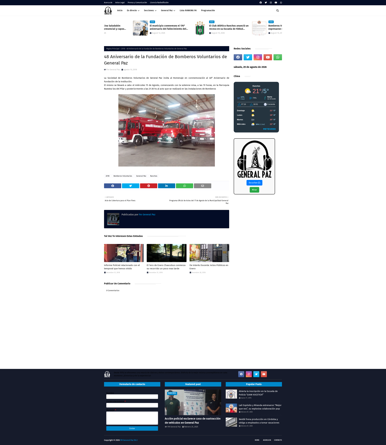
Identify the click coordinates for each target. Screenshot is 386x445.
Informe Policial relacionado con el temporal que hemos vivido (122, 267)
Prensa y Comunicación (137, 3)
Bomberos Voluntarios (123, 176)
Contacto (278, 440)
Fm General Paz (113, 69)
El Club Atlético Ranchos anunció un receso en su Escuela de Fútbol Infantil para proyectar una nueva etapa (200, 27)
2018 (123, 49)
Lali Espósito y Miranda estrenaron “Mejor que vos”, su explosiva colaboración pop (260, 407)
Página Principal (113, 49)
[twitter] (266, 2)
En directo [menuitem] (132, 10)
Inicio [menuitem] (119, 10)
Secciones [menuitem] (149, 10)
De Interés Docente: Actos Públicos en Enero (209, 267)
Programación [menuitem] (208, 10)
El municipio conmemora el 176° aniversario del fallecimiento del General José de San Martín (139, 27)
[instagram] (270, 2)
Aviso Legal (120, 3)
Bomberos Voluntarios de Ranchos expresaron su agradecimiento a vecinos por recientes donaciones (259, 27)
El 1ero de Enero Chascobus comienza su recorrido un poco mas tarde (166, 267)
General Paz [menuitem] (166, 10)
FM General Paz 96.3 (129, 440)
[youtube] (276, 2)
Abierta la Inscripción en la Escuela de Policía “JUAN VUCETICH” (258, 393)
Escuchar (253, 182)
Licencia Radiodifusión (159, 3)
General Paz (141, 176)
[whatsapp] (280, 2)
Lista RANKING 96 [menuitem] (188, 10)
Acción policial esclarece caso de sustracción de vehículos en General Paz (192, 420)
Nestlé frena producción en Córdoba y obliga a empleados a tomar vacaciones (259, 421)
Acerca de (108, 3)
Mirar (254, 190)
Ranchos (153, 176)
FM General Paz (174, 427)
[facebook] (261, 2)
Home (257, 440)
